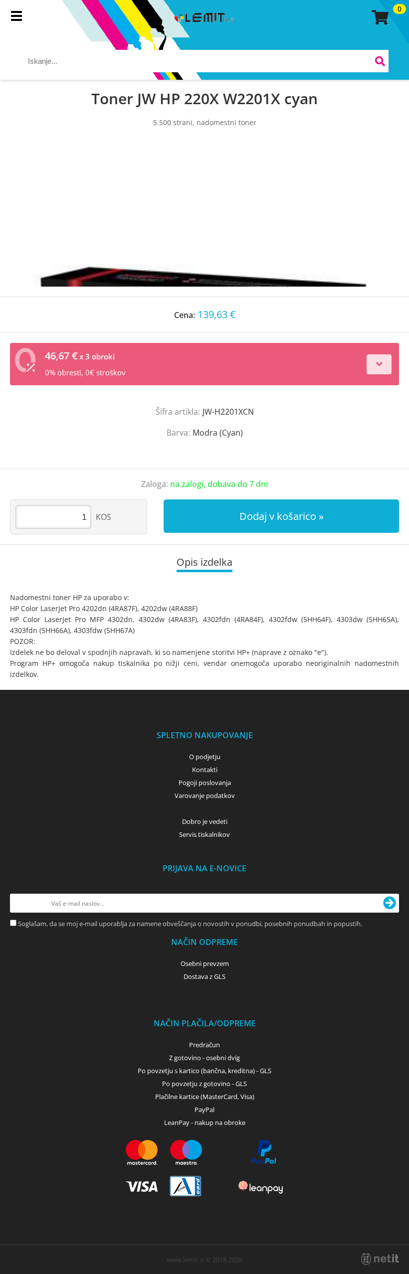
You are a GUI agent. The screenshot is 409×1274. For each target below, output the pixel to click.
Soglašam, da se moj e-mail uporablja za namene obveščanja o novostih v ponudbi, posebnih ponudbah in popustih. (190, 923)
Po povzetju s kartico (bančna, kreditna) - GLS (204, 1070)
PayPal (204, 1109)
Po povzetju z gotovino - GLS (204, 1083)
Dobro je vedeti (204, 821)
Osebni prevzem (205, 963)
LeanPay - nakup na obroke (204, 1122)
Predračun (204, 1044)
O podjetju (204, 756)
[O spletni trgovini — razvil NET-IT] (380, 1259)
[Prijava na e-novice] (389, 903)
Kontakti (204, 769)
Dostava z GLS (204, 976)
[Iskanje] (380, 62)
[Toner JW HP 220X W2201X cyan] (204, 222)
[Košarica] (379, 17)
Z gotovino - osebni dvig (204, 1057)
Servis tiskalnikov (204, 834)
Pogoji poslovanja (205, 782)
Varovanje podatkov (205, 795)
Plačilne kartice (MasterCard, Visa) (204, 1096)
